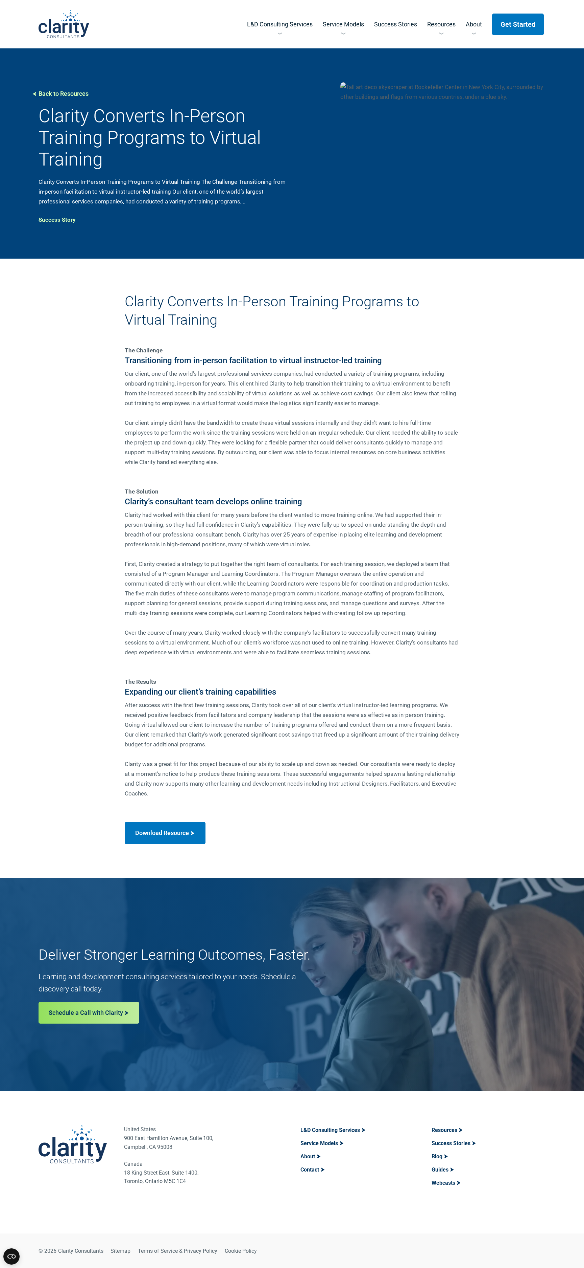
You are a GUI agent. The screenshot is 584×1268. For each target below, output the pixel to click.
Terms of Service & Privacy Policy (177, 1251)
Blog (437, 1156)
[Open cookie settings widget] (11, 1256)
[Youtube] (539, 1251)
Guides (440, 1169)
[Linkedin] (522, 1251)
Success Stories (451, 1143)
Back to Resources (64, 93)
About (307, 1156)
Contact (309, 1169)
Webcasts (443, 1183)
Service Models (319, 1143)
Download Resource (162, 832)
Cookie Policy (241, 1251)
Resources (444, 1130)
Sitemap (120, 1251)
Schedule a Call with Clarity (86, 1012)
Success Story (57, 219)
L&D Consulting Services (330, 1130)
